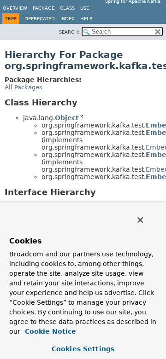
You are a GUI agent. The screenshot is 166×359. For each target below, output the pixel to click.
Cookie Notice (49, 331)
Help (86, 18)
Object (67, 118)
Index (67, 18)
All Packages (23, 87)
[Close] (140, 220)
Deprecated (39, 18)
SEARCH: (69, 32)
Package (43, 8)
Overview (15, 8)
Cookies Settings (83, 349)
